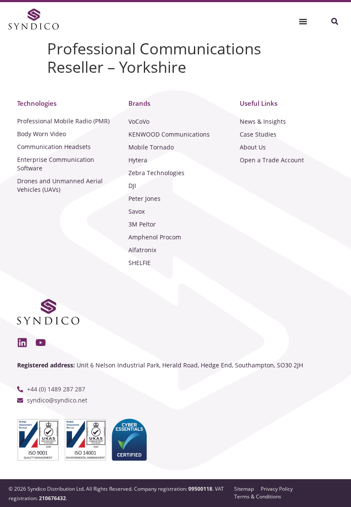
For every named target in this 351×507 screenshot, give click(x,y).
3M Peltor (142, 224)
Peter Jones (144, 198)
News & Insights (263, 121)
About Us (253, 147)
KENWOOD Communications (169, 134)
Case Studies (258, 134)
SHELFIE (139, 263)
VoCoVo (138, 121)
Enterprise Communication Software (55, 163)
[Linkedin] (22, 343)
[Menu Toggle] (303, 21)
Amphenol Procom (154, 237)
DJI (132, 186)
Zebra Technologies (156, 173)
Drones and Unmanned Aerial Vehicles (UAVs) (60, 185)
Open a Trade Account (272, 160)
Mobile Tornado (151, 147)
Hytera (137, 160)
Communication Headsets (54, 147)
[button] (334, 22)
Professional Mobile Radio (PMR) (63, 121)
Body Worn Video (41, 134)
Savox (136, 211)
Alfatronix (142, 250)
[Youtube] (41, 343)
